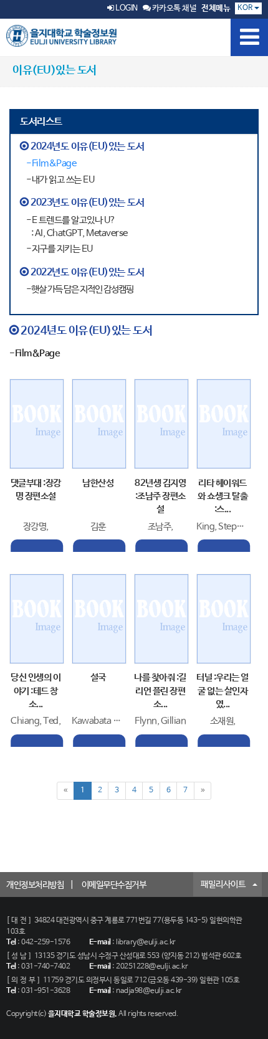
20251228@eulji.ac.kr (152, 966)
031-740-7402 (45, 966)
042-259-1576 (45, 942)
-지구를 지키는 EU (59, 249)
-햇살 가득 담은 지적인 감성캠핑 (79, 289)
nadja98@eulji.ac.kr (149, 991)
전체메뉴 (215, 8)
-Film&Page (51, 163)
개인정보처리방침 (35, 885)
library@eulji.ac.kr (146, 942)
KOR (245, 8)
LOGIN (126, 8)
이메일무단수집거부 (114, 885)
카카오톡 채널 (173, 8)
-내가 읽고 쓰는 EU (60, 179)
